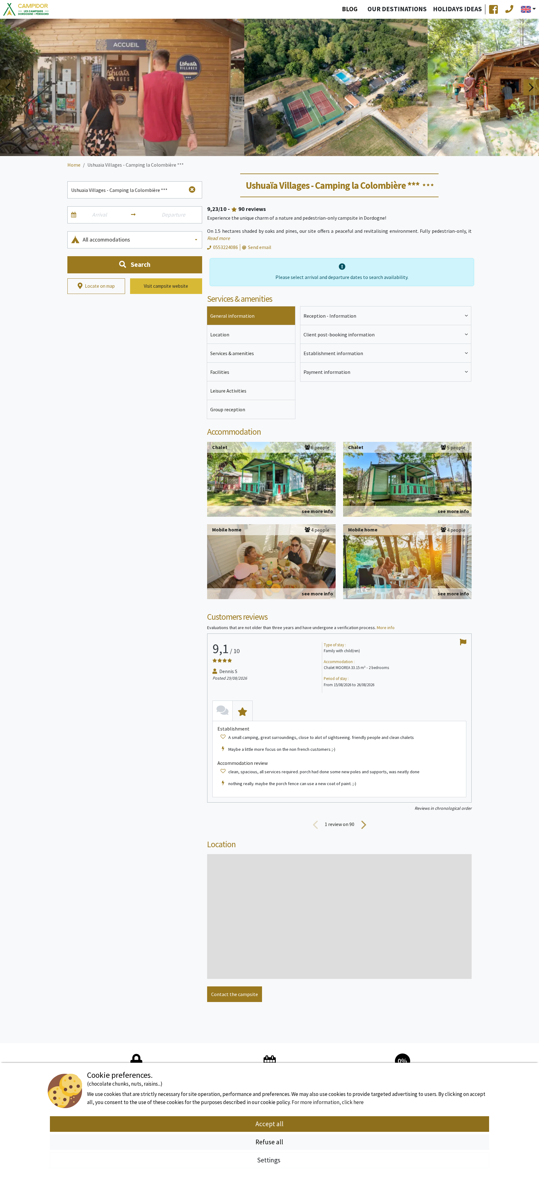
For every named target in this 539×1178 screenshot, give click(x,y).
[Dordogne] (26, 9)
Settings (269, 1160)
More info (386, 627)
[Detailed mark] (242, 711)
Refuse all (269, 1142)
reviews (252, 209)
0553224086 (225, 247)
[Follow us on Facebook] (493, 9)
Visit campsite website (166, 286)
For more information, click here (328, 1102)
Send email (259, 247)
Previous (8, 87)
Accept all (269, 1124)
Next (531, 87)
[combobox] (140, 240)
